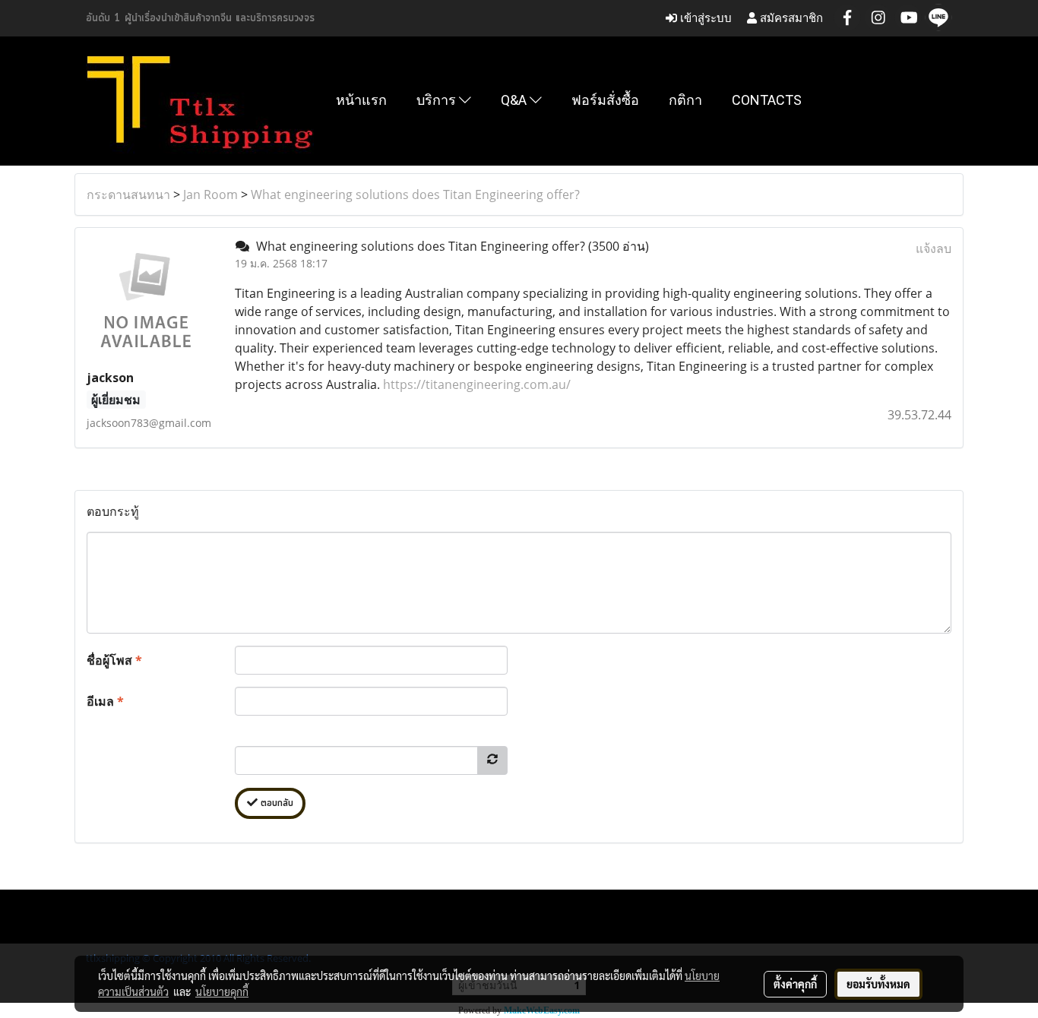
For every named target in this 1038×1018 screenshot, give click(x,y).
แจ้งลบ (933, 248)
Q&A (515, 100)
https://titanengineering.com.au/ (477, 384)
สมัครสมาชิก (790, 18)
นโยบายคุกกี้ (221, 991)
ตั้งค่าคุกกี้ (795, 984)
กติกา (685, 100)
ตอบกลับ (275, 803)
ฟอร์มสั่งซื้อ (605, 100)
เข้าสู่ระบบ (704, 18)
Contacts (767, 100)
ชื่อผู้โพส (114, 660)
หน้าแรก (361, 100)
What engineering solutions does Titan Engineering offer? (415, 194)
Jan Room (210, 194)
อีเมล (105, 701)
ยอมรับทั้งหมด (878, 984)
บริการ (437, 100)
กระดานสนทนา (128, 194)
